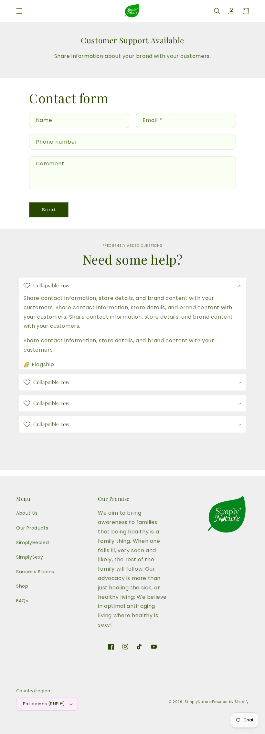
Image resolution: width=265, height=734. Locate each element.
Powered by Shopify (230, 701)
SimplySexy (29, 557)
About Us (27, 513)
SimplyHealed (32, 542)
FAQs (22, 600)
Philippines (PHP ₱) (44, 704)
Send (49, 209)
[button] (19, 11)
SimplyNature (198, 701)
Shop (22, 586)
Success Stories (35, 571)
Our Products (32, 528)
